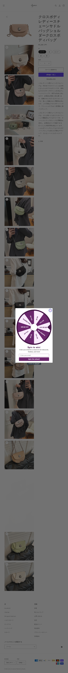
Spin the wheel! (34, 359)
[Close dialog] (50, 310)
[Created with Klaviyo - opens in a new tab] (34, 364)
